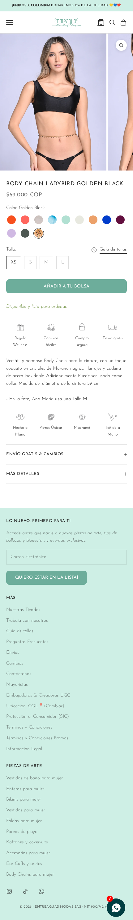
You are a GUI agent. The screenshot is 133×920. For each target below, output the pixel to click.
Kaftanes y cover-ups (27, 842)
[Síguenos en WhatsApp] (41, 891)
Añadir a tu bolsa (67, 286)
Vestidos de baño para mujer (34, 778)
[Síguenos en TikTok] (25, 891)
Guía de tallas (113, 249)
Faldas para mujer (24, 821)
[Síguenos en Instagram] (9, 891)
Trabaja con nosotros (27, 620)
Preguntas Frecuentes (27, 642)
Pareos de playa (21, 832)
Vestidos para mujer (25, 810)
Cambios (14, 663)
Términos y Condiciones (29, 727)
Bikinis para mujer (23, 799)
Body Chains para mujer (30, 874)
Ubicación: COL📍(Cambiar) (35, 706)
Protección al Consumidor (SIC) (37, 716)
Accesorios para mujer (28, 853)
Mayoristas (17, 684)
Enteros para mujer (25, 789)
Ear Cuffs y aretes (24, 864)
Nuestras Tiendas (23, 610)
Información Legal (24, 749)
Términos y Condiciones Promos (37, 738)
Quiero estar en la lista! (46, 577)
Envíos (12, 652)
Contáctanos (18, 674)
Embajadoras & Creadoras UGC (38, 695)
